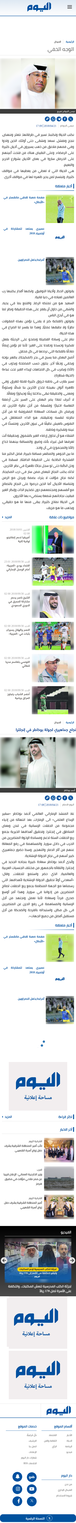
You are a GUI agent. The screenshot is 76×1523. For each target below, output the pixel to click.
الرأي (54, 1446)
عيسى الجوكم (67, 126)
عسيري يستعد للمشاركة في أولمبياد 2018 (24, 231)
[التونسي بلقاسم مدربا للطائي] (53, 668)
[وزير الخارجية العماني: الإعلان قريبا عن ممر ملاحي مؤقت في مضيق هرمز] (59, 1178)
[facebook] (64, 119)
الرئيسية (70, 41)
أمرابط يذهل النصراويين (31, 259)
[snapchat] (17, 1477)
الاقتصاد (53, 1435)
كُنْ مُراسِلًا (32, 1435)
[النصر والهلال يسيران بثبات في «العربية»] (53, 636)
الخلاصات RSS (30, 1463)
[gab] (32, 1477)
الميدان (57, 41)
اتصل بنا (33, 1446)
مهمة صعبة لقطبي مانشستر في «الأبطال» (24, 199)
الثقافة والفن (50, 1440)
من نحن (68, 1484)
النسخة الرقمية (35, 1518)
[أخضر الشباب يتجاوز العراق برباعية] (53, 700)
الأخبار (69, 1435)
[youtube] (32, 1489)
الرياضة (68, 1446)
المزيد (8, 517)
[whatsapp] (53, 119)
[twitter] (70, 119)
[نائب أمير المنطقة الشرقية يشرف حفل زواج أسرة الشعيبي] (59, 1150)
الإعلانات (33, 1452)
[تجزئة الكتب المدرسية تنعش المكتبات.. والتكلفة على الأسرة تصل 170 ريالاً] (38, 1260)
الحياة (69, 1440)
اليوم (71, 804)
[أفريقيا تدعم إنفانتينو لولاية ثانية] (53, 539)
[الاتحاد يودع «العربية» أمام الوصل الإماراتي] (53, 572)
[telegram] (59, 119)
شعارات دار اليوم (29, 1457)
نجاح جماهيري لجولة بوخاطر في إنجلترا (46, 729)
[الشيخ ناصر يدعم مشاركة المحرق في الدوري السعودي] (53, 604)
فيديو (69, 1452)
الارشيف (33, 1440)
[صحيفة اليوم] (39, 7)
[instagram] (17, 1489)
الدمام (65, 804)
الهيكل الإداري (65, 1490)
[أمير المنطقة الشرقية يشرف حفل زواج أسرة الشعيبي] (59, 1207)
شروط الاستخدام (64, 1495)
